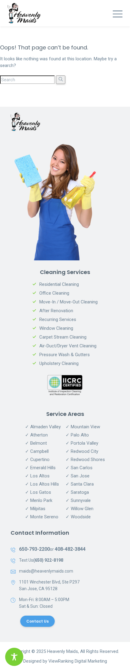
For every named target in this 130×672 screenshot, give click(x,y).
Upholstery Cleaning (59, 363)
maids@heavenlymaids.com (46, 571)
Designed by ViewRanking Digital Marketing (65, 661)
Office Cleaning (54, 293)
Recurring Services (57, 319)
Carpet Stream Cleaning (62, 337)
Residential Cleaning (59, 284)
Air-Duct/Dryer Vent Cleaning (67, 346)
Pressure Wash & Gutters (64, 354)
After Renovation (56, 310)
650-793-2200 (34, 549)
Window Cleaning (56, 328)
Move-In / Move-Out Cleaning (68, 302)
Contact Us (37, 621)
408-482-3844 (70, 549)
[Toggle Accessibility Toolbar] (14, 657)
